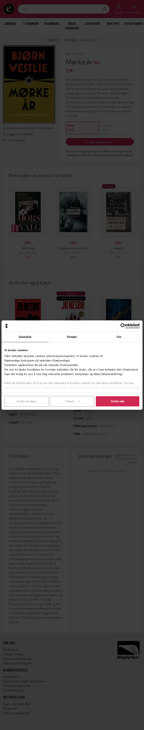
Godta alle (117, 401)
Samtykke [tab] (25, 336)
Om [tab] (119, 336)
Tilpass (70, 401)
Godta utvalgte (26, 401)
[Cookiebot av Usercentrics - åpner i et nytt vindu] (123, 326)
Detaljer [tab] (72, 336)
